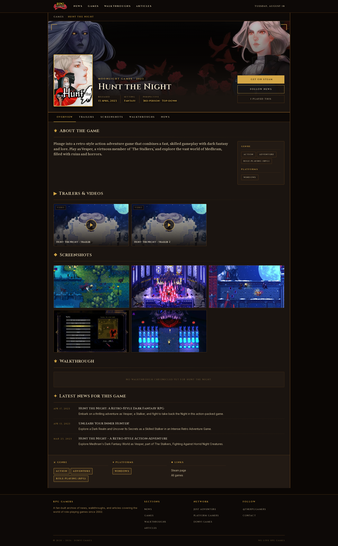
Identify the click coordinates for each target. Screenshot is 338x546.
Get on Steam (262, 79)
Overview (65, 117)
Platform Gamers (206, 515)
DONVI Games (203, 521)
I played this (261, 98)
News (78, 6)
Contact (249, 515)
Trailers (86, 117)
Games (93, 6)
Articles (144, 6)
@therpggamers (254, 509)
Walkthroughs (117, 6)
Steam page (178, 470)
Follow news (261, 89)
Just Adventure (205, 509)
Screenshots (112, 117)
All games (177, 475)
